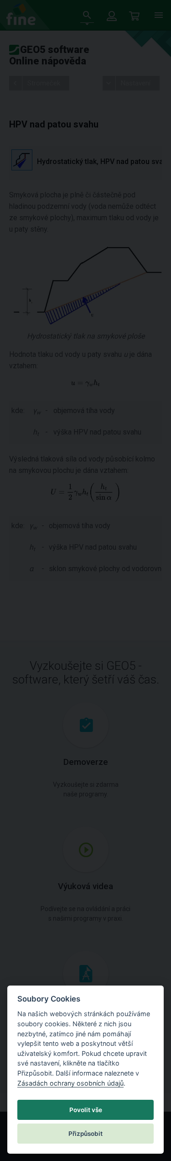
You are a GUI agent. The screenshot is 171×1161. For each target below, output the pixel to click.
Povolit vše (85, 1109)
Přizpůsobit (85, 1133)
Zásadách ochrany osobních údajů (70, 1083)
